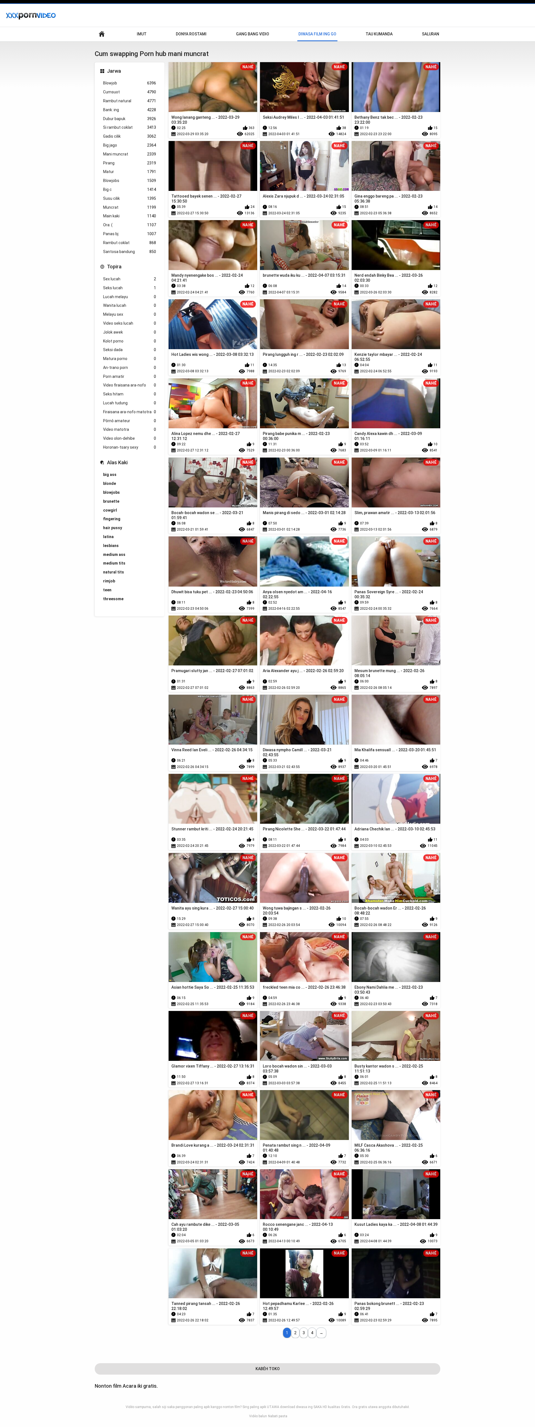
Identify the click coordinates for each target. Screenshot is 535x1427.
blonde (109, 483)
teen (107, 590)
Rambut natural (129, 101)
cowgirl (110, 510)
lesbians (111, 545)
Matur (129, 171)
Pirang (129, 163)
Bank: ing (129, 110)
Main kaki (129, 216)
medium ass (114, 554)
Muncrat (129, 207)
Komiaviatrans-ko (102, 34)
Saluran (430, 34)
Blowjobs (129, 180)
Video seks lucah (129, 323)
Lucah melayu (129, 297)
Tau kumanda (379, 34)
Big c (129, 189)
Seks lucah (129, 288)
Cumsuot (129, 92)
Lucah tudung (129, 403)
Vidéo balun (258, 1416)
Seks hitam (129, 394)
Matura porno (129, 358)
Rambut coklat (129, 242)
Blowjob (129, 83)
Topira (114, 266)
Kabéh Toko (268, 1369)
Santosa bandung (129, 251)
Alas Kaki (117, 462)
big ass (109, 474)
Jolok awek (129, 332)
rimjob (109, 581)
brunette (111, 501)
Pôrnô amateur (129, 421)
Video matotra (129, 429)
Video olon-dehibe (129, 438)
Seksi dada (129, 349)
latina (108, 536)
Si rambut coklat (129, 127)
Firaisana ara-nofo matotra (129, 412)
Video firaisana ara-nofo (129, 385)
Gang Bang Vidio (252, 34)
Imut (142, 34)
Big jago (129, 145)
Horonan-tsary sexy (129, 447)
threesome (113, 599)
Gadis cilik (129, 136)
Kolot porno (129, 341)
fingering (111, 519)
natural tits (113, 572)
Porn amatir (129, 376)
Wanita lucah (129, 305)
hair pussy (112, 528)
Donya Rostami (191, 34)
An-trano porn (129, 367)
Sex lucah (129, 279)
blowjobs (111, 492)
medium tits (114, 563)
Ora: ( (129, 225)
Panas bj (129, 234)
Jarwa (114, 71)
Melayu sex (129, 314)
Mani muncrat (129, 154)
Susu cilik (129, 198)
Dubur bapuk (129, 118)
